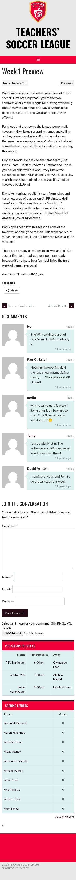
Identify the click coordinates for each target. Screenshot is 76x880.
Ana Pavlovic (12, 789)
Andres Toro (12, 799)
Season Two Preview (19, 306)
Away (56, 654)
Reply (70, 326)
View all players (64, 817)
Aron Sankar (11, 808)
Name (7, 577)
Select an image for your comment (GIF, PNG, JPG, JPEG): (37, 625)
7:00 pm (39, 675)
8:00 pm (39, 687)
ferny (31, 435)
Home (21, 654)
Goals (63, 714)
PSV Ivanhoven (15, 662)
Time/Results (39, 654)
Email (7, 589)
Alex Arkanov (12, 751)
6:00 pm (39, 662)
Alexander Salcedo (16, 761)
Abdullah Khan (13, 742)
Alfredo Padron (13, 770)
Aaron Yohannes (14, 732)
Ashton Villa (17, 675)
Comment (10, 526)
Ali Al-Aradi (11, 780)
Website (8, 601)
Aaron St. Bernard (15, 723)
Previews (67, 83)
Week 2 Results (60, 306)
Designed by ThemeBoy (15, 868)
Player (8, 714)
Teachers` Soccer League (38, 38)
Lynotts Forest (62, 687)
